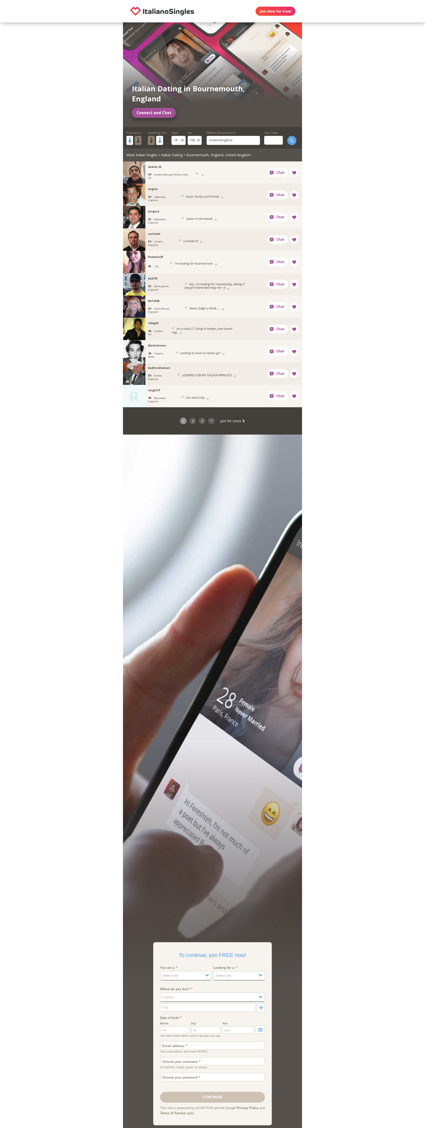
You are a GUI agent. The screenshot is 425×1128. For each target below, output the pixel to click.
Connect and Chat (154, 112)
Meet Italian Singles (141, 155)
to (189, 133)
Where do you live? (221, 133)
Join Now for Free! (275, 11)
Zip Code (271, 133)
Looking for (157, 133)
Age (174, 133)
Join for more (231, 421)
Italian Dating (171, 155)
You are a (133, 133)
